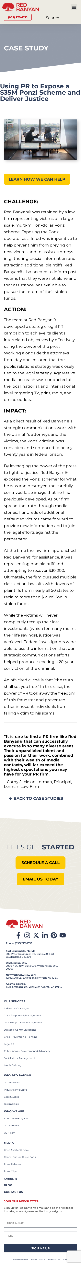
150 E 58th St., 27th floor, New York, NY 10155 (32, 977)
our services (14, 1001)
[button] (74, 7)
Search (52, 18)
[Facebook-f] (18, 935)
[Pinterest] (54, 935)
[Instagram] (27, 935)
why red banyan (17, 1075)
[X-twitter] (36, 935)
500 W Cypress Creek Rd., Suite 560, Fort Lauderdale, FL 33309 (30, 955)
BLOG (8, 1185)
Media (9, 1143)
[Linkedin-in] (45, 935)
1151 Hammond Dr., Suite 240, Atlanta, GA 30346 (34, 986)
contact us (13, 1192)
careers (10, 1178)
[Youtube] (62, 935)
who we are (14, 1111)
